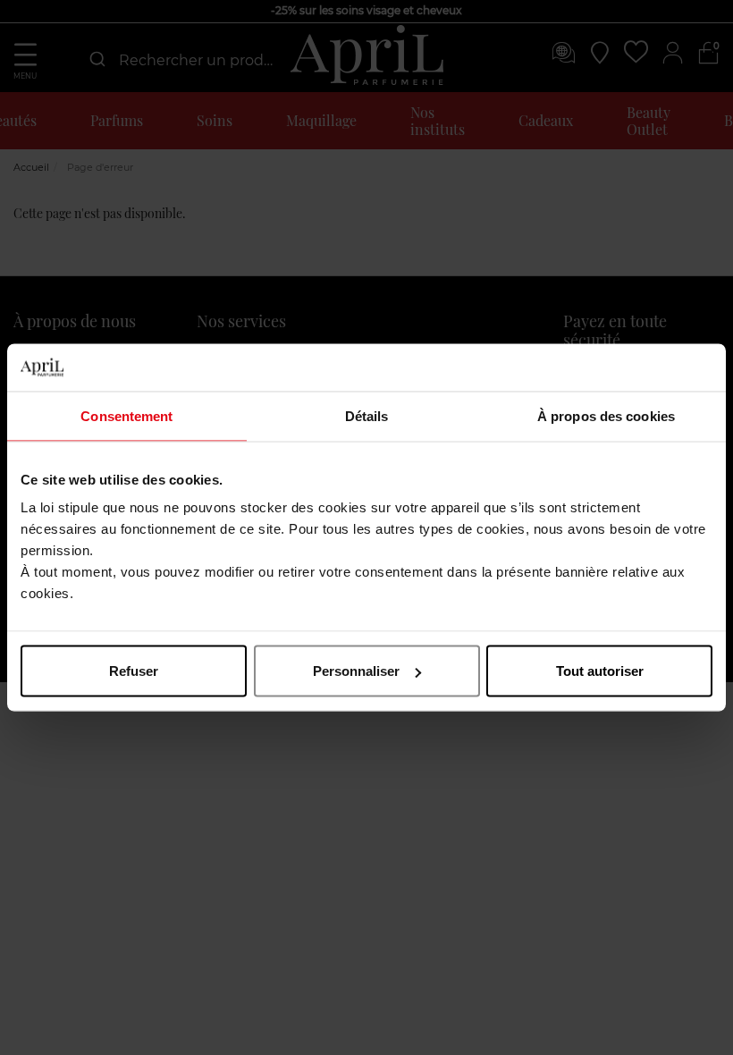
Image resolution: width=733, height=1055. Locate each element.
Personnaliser (356, 671)
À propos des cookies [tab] (606, 415)
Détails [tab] (367, 415)
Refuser (133, 671)
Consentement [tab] (126, 415)
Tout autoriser (600, 671)
